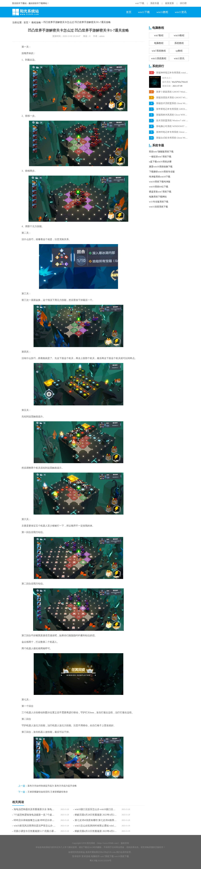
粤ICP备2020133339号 (100, 860)
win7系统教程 (159, 50)
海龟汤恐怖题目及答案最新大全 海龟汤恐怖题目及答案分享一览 (35, 809)
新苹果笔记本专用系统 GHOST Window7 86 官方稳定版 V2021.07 (172, 109)
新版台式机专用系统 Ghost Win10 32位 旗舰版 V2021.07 (172, 138)
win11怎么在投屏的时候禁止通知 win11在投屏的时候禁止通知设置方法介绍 (96, 825)
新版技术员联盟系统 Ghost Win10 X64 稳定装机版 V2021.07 (172, 103)
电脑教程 (158, 43)
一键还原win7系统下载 (160, 156)
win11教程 (162, 12)
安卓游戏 (86, 856)
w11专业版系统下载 (158, 201)
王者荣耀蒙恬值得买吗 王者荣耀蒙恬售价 (48, 792)
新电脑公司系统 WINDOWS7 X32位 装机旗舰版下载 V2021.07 (172, 126)
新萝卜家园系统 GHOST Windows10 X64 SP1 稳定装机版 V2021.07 (172, 92)
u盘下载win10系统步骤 (160, 161)
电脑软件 (95, 856)
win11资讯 (181, 12)
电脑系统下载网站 (158, 196)
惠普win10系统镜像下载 (160, 166)
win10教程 (179, 35)
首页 (128, 12)
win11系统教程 (158, 58)
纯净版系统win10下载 (159, 176)
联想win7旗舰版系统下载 (161, 151)
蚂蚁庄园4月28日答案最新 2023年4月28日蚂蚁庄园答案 (96, 814)
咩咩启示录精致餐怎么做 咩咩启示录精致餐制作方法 (35, 820)
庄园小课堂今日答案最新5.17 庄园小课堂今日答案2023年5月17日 (35, 831)
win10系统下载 (121, 856)
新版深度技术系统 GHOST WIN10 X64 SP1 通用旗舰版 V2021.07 (172, 97)
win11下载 (144, 12)
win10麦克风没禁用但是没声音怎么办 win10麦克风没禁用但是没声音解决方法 (35, 825)
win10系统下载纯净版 (159, 181)
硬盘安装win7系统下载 (160, 191)
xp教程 (179, 50)
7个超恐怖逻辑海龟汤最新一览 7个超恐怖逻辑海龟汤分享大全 (35, 814)
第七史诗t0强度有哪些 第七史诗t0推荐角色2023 (96, 820)
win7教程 (158, 35)
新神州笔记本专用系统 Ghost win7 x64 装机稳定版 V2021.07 (172, 132)
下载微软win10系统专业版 (162, 171)
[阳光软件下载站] (27, 12)
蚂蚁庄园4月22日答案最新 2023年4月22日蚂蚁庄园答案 (96, 831)
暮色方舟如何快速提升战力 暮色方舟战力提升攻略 (52, 786)
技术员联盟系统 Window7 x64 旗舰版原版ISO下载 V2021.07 (172, 120)
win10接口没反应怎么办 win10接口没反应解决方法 (96, 809)
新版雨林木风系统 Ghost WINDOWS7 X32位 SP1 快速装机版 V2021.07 (172, 115)
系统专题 (154, 3)
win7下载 (139, 3)
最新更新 (169, 3)
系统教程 (179, 43)
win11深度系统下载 (158, 207)
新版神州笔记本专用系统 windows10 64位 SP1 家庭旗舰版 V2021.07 (172, 72)
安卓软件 (76, 856)
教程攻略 (36, 22)
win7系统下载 (107, 856)
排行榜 (183, 3)
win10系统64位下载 (158, 186)
